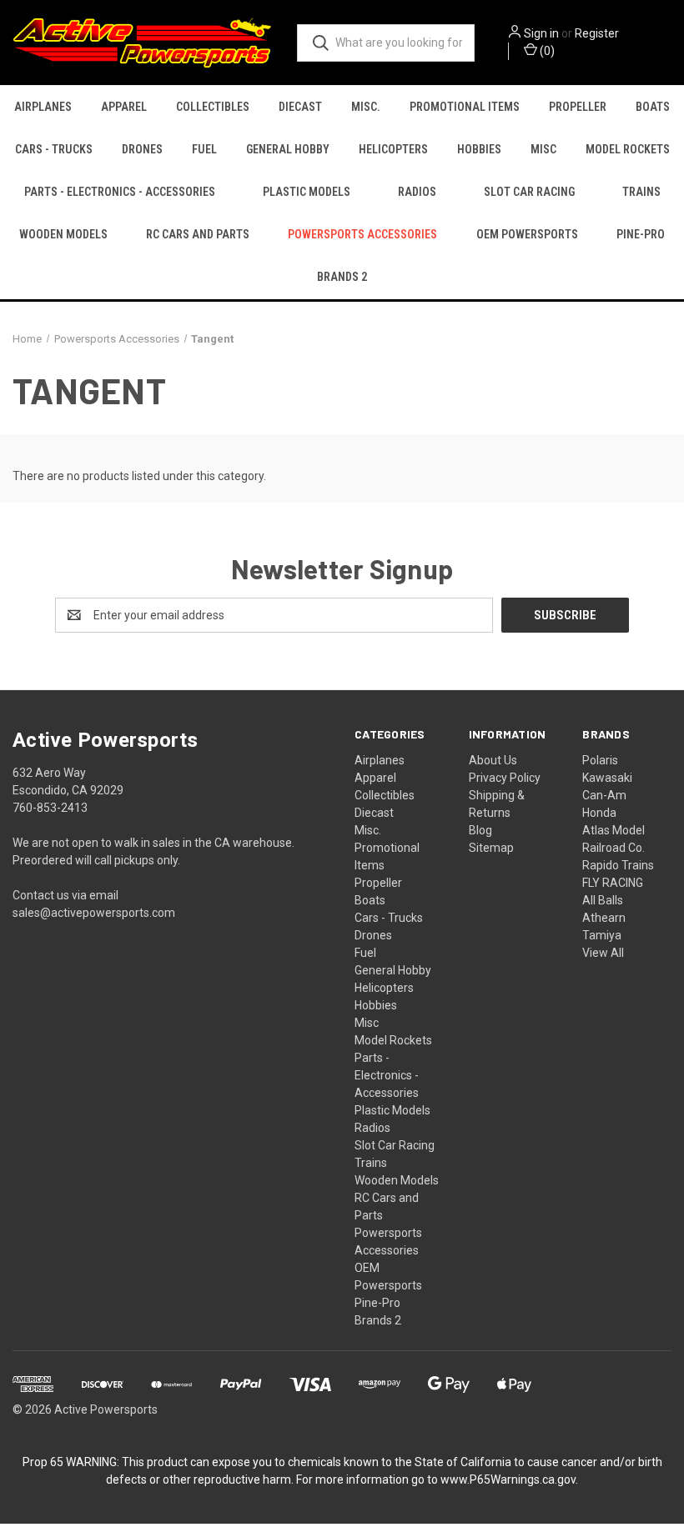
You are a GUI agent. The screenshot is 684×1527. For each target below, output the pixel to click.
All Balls (602, 900)
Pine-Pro (640, 234)
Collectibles (212, 106)
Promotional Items (465, 106)
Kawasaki (607, 777)
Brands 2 (342, 276)
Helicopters (393, 149)
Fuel (204, 149)
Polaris (600, 760)
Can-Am (604, 795)
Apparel (124, 106)
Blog (480, 830)
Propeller (577, 106)
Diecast (300, 106)
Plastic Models (306, 191)
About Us (493, 760)
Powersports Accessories (362, 234)
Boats (653, 106)
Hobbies (479, 149)
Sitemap (491, 847)
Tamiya (601, 935)
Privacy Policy (505, 777)
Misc (543, 149)
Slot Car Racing (529, 191)
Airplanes (43, 106)
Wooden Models (63, 234)
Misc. (365, 106)
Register (597, 33)
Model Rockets (628, 149)
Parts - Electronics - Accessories (119, 191)
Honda (599, 812)
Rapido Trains (618, 865)
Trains (641, 191)
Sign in (541, 33)
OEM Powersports (527, 234)
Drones (142, 149)
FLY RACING (612, 882)
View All (603, 952)
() (546, 51)
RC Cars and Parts (197, 234)
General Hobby (287, 149)
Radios (417, 191)
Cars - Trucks (54, 149)
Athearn (604, 917)
